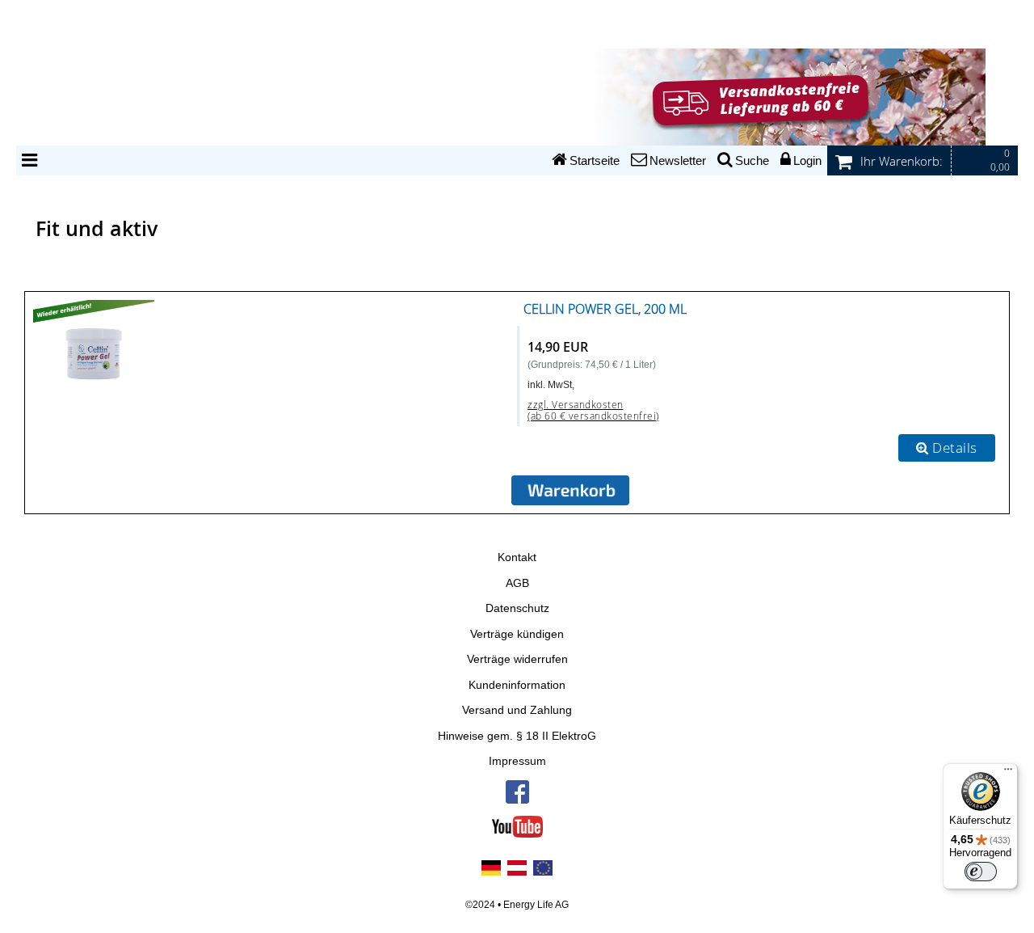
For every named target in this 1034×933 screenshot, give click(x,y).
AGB (517, 583)
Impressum (517, 761)
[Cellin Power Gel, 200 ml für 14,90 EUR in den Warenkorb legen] (570, 490)
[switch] (981, 871)
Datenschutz (517, 608)
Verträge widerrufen (517, 659)
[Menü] (1008, 773)
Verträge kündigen (517, 634)
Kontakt (517, 557)
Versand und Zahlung (517, 710)
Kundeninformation (517, 685)
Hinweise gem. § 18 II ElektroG (517, 736)
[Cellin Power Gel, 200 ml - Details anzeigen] (93, 344)
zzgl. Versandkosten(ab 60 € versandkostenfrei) (593, 410)
